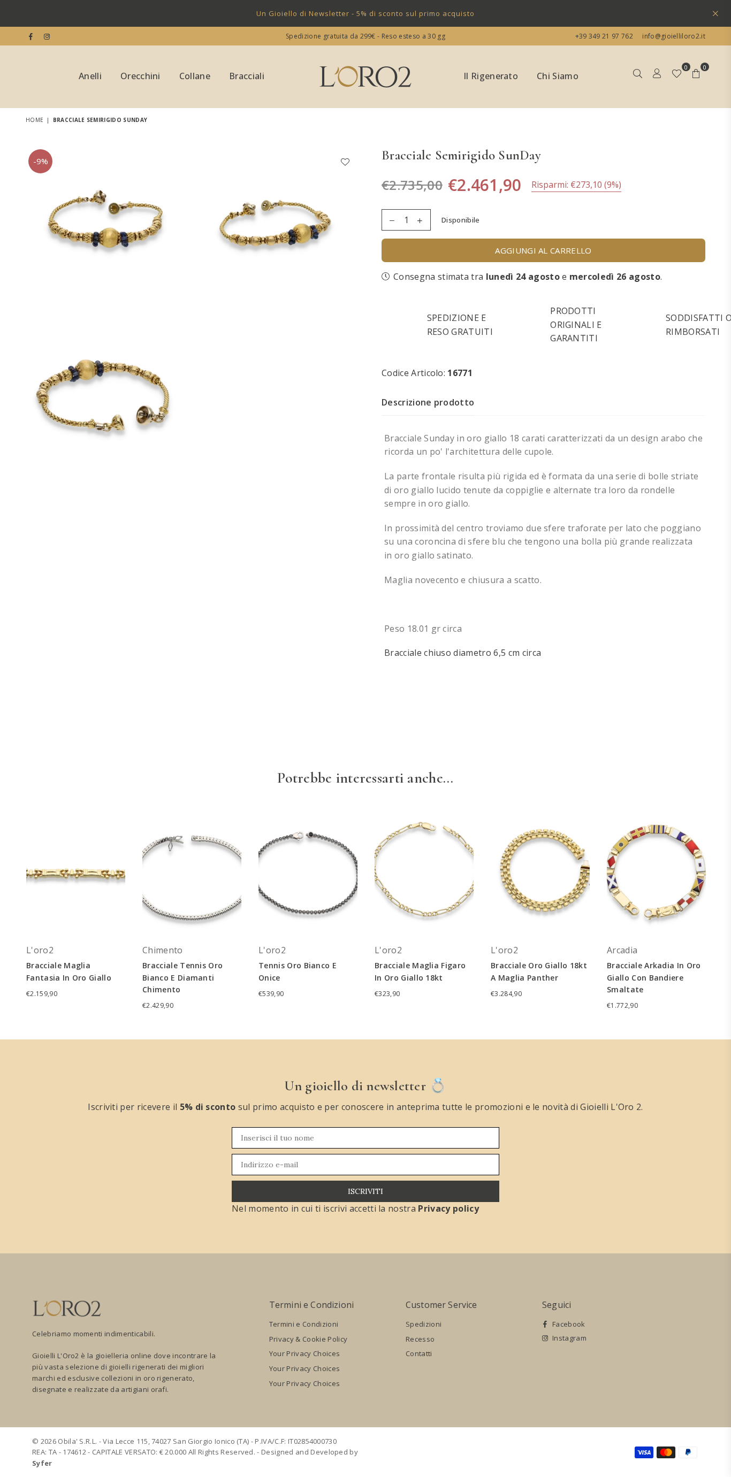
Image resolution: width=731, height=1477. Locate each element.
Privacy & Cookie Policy (308, 1339)
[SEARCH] (637, 77)
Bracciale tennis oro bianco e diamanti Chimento (182, 977)
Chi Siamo (557, 76)
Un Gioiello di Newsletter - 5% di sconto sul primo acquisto (365, 13)
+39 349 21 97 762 (604, 36)
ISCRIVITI (365, 1191)
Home (34, 120)
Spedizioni (423, 1324)
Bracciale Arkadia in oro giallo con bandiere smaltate (654, 977)
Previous (11, 915)
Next (720, 915)
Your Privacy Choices (304, 1353)
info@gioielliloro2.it (673, 36)
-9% (40, 161)
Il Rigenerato (490, 76)
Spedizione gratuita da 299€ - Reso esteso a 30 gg (365, 36)
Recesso (420, 1339)
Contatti (419, 1353)
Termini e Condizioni (303, 1324)
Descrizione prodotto (428, 402)
